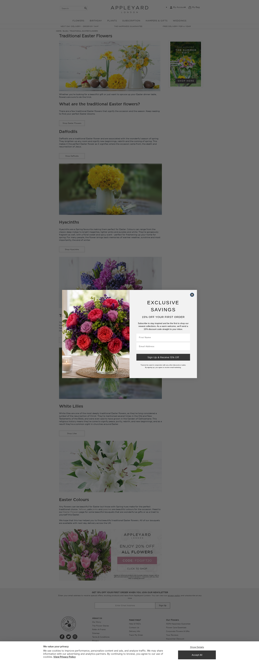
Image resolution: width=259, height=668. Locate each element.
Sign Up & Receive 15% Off (163, 357)
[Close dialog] (192, 294)
